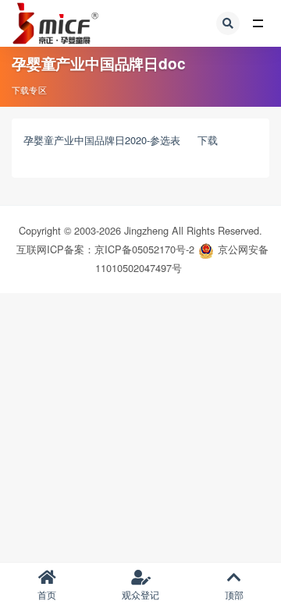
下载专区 (29, 89)
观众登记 (140, 594)
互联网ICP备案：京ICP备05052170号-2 (105, 249)
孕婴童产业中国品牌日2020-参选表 (101, 140)
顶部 (234, 594)
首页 (46, 594)
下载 (207, 140)
